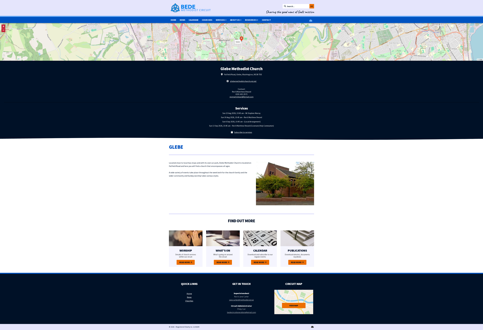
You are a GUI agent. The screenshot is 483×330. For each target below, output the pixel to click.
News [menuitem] (182, 20)
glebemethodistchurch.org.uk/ (243, 81)
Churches (189, 301)
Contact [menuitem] (266, 20)
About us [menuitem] (235, 20)
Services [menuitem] (220, 20)
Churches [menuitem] (207, 20)
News (189, 297)
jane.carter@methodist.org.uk (241, 300)
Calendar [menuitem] (193, 20)
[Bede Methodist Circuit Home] (194, 8)
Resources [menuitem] (250, 20)
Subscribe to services (243, 132)
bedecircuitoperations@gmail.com (241, 312)
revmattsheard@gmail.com (241, 97)
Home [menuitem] (173, 20)
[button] (241, 39)
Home (189, 293)
